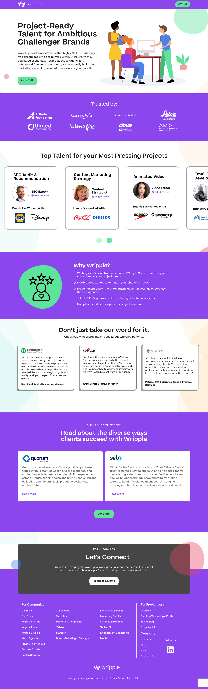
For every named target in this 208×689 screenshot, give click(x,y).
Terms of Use (133, 678)
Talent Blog (147, 622)
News (144, 651)
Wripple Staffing (31, 622)
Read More (29, 494)
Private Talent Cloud (33, 644)
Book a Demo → (31, 655)
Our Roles (27, 616)
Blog (143, 645)
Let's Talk (182, 4)
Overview (27, 611)
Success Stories (31, 649)
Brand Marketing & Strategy (72, 638)
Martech (61, 633)
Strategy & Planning (112, 622)
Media (103, 638)
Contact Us (147, 656)
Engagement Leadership (114, 633)
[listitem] (26, 198)
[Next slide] (109, 240)
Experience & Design (112, 611)
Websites (61, 616)
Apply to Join (148, 627)
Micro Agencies (31, 638)
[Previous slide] (99, 240)
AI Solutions (63, 611)
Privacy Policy (117, 678)
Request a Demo (104, 581)
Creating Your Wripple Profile (157, 616)
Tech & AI (105, 627)
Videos (60, 627)
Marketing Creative (111, 616)
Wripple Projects (31, 627)
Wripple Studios (31, 633)
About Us (146, 640)
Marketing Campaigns (69, 622)
